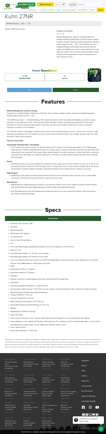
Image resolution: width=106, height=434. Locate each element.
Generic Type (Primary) (18, 240)
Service (84, 366)
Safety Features (16, 318)
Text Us (64, 78)
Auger (12, 266)
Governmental (86, 386)
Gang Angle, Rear (16, 272)
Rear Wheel (14, 257)
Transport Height (16, 298)
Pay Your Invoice (87, 391)
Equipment (85, 361)
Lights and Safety (16, 315)
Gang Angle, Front (16, 269)
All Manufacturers (13, 24)
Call (24, 77)
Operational (14, 282)
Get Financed (46, 4)
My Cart (60, 4)
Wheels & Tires (15, 250)
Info (29, 90)
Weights (13, 308)
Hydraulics (14, 276)
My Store (73, 5)
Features (13, 321)
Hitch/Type (14, 331)
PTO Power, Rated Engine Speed (22, 247)
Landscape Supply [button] (68, 10)
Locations (43, 10)
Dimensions (14, 289)
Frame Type (14, 327)
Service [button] (51, 10)
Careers (84, 376)
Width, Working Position (18, 302)
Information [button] (82, 10)
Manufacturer (15, 230)
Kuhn (23, 24)
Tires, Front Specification (19, 260)
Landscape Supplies (88, 401)
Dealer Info (85, 381)
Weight (12, 311)
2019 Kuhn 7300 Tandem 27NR (21, 223)
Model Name (14, 233)
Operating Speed (16, 286)
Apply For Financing (88, 396)
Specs (75, 90)
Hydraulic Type (15, 279)
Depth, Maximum (16, 305)
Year (11, 227)
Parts (58, 10)
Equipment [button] (33, 10)
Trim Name (14, 237)
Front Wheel (14, 253)
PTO (12, 243)
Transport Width (16, 295)
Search (100, 10)
